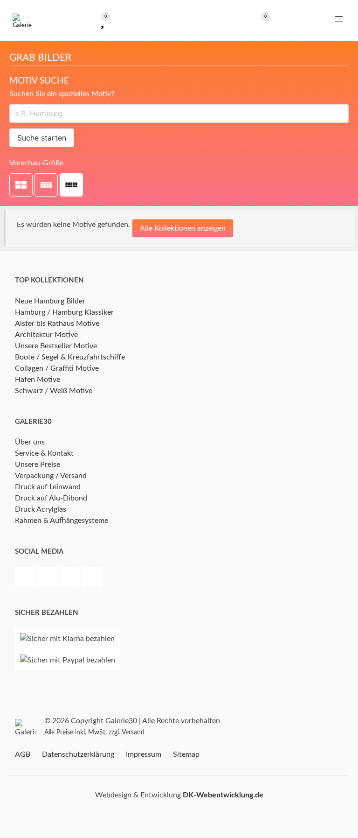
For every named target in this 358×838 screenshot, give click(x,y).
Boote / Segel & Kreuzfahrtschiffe (70, 357)
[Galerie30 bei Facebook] (26, 578)
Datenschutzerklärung (78, 754)
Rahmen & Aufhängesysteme (61, 520)
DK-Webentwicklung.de (223, 795)
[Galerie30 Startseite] (22, 20)
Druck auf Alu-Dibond (51, 498)
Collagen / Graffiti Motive (57, 368)
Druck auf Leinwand (48, 487)
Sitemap (186, 754)
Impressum (143, 754)
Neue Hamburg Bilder (50, 301)
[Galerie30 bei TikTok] (92, 578)
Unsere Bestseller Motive (56, 346)
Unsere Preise (37, 464)
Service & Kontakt (44, 453)
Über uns (30, 442)
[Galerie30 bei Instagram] (71, 578)
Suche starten (41, 137)
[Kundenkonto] (179, 20)
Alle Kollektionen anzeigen (183, 228)
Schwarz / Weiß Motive (53, 390)
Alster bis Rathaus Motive (57, 323)
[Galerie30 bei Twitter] (48, 578)
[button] (339, 19)
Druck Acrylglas (40, 509)
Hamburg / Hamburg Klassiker (64, 312)
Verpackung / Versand (51, 475)
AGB (22, 754)
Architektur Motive (46, 334)
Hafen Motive (37, 379)
